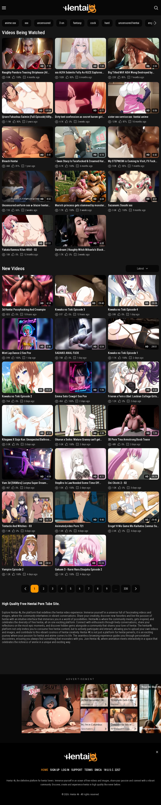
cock (93, 23)
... (116, 588)
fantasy (77, 23)
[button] (154, 23)
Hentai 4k (74, 794)
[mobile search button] (156, 8)
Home (44, 769)
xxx (26, 23)
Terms (88, 769)
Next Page (136, 589)
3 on (61, 23)
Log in (65, 769)
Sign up (54, 769)
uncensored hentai (128, 23)
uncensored (43, 23)
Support (76, 769)
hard (107, 23)
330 (126, 588)
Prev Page (25, 589)
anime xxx (10, 23)
